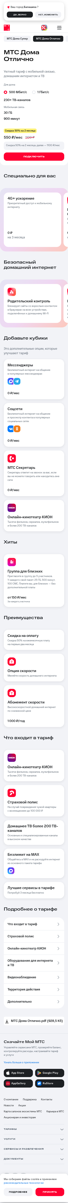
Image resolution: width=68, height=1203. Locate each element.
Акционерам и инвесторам (20, 1117)
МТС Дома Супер (17, 39)
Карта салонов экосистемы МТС (23, 1111)
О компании (11, 1099)
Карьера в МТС (55, 1111)
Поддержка (29, 1099)
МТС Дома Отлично (48, 39)
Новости (9, 1105)
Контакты (46, 1099)
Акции (22, 1105)
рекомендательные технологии (24, 1183)
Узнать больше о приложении (21, 1062)
